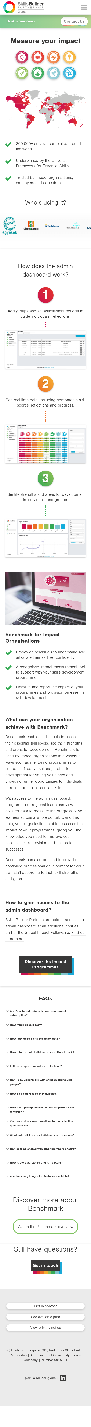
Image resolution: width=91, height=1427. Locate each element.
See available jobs (45, 1316)
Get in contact (45, 1306)
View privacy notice (45, 1327)
